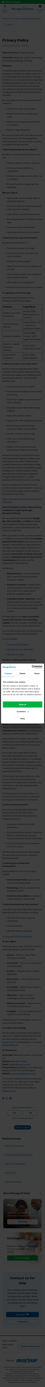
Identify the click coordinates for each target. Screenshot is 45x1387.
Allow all (22, 704)
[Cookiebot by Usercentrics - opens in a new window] (32, 666)
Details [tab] (22, 673)
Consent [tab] (8, 673)
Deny (22, 719)
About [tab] (36, 673)
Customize (21, 711)
